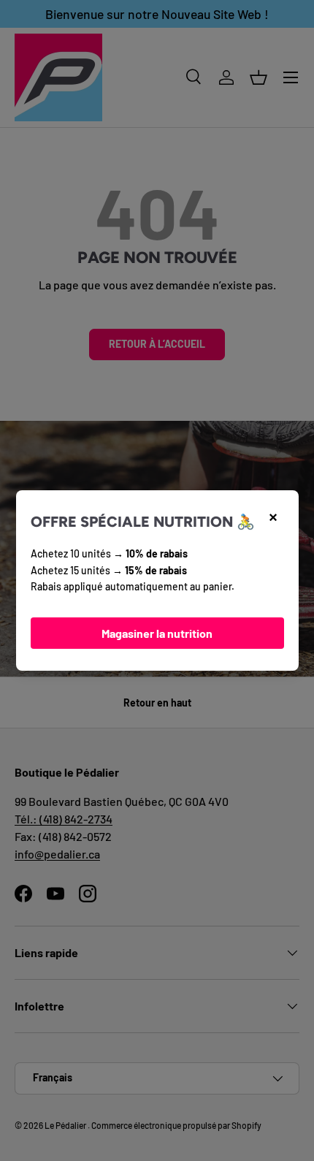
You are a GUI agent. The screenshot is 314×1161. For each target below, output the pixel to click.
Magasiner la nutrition (157, 633)
